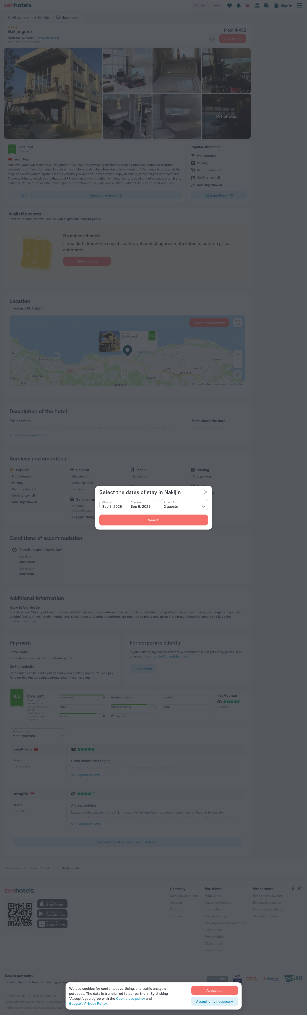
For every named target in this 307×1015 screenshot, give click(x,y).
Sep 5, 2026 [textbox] (112, 506)
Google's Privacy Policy (88, 1003)
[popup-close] (205, 492)
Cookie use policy (130, 998)
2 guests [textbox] (171, 506)
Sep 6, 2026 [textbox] (141, 506)
